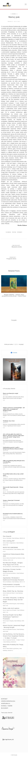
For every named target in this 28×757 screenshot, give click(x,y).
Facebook (8, 232)
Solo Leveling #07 (8, 541)
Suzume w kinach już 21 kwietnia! (11, 500)
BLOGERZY (4, 708)
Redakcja (10, 21)
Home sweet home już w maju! (10, 393)
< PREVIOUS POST (16, 245)
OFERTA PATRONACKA (8, 701)
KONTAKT (4, 699)
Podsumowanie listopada (11, 584)
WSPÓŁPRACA (5, 703)
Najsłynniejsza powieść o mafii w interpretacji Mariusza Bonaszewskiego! (13, 448)
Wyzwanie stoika (17, 247)
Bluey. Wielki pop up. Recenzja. (13, 591)
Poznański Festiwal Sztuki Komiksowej (12, 513)
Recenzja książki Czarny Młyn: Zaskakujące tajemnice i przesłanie (12, 617)
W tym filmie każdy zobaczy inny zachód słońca (13, 474)
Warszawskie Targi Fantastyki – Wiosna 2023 (13, 487)
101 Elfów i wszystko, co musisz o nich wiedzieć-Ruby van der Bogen (13, 599)
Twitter (14, 232)
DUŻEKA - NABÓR (6, 706)
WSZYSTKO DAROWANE (10, 547)
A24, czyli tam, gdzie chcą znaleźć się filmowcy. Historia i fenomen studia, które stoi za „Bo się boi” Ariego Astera (13, 435)
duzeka (14, 13)
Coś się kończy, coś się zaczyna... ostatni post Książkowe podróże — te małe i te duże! (14, 636)
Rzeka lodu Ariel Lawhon (11, 608)
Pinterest (19, 232)
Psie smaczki (7, 536)
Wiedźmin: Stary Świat (9, 421)
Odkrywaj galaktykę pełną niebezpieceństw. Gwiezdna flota (14, 461)
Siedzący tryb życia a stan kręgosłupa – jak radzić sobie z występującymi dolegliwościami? (14, 409)
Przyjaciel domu (11, 258)
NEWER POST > (13, 257)
